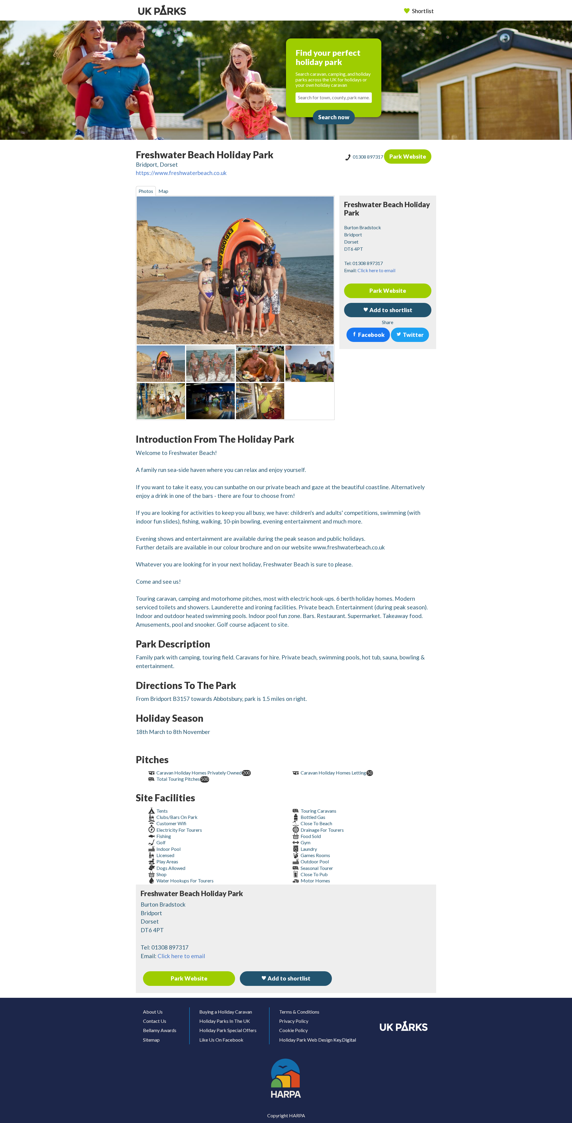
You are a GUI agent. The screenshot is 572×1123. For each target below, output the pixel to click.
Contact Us (154, 1021)
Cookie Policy (293, 1030)
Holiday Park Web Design (305, 1040)
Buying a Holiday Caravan (225, 1011)
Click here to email (376, 270)
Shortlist (423, 10)
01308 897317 (368, 156)
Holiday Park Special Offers (228, 1030)
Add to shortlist (288, 978)
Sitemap (151, 1040)
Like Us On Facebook (221, 1040)
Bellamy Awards (159, 1030)
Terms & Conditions (299, 1011)
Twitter (413, 334)
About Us (153, 1011)
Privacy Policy (293, 1021)
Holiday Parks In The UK (224, 1021)
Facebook (371, 334)
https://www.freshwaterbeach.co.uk (181, 172)
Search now (333, 117)
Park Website (407, 156)
